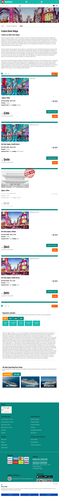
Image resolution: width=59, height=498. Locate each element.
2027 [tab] (10, 318)
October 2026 (21, 323)
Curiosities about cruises (7, 419)
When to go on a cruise (6, 427)
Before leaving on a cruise (7, 422)
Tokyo (10, 105)
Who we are (4, 439)
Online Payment (34, 442)
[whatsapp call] (26, 2)
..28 (5, 73)
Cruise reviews (34, 439)
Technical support (35, 419)
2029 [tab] (21, 318)
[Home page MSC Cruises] (55, 101)
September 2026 (13, 323)
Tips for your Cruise (5, 424)
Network (3, 442)
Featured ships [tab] (7, 374)
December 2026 (36, 323)
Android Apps (4, 447)
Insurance (33, 427)
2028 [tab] (16, 318)
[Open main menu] (57, 6)
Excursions (3, 430)
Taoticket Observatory (36, 445)
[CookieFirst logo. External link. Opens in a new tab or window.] (1, 485)
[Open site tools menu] (57, 2)
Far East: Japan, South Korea (10, 144)
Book (55, 116)
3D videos (3, 433)
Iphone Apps (4, 445)
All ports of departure (12, 26)
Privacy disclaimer (35, 422)
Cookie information (35, 424)
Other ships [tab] (16, 374)
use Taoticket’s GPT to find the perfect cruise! (22, 478)
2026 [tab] (5, 318)
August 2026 (5, 323)
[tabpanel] (29, 324)
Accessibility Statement (36, 430)
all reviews (6, 412)
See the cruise (52, 112)
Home (2, 26)
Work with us (34, 433)
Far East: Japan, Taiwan (8, 231)
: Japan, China (5, 98)
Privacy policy (55, 483)
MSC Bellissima (5, 101)
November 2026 (28, 323)
